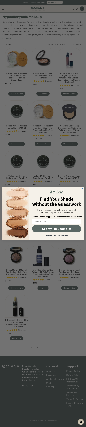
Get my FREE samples (56, 229)
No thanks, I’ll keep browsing (57, 235)
